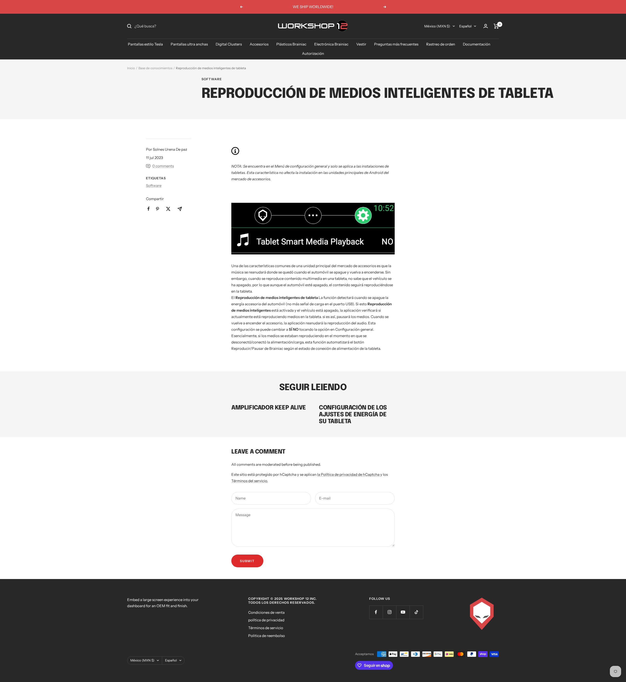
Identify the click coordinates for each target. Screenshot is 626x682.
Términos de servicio (265, 627)
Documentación (476, 44)
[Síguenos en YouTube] (403, 612)
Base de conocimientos (155, 68)
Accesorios (259, 44)
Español (465, 26)
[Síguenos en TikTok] (416, 612)
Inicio (131, 68)
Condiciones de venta (266, 612)
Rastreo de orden (440, 44)
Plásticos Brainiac (291, 44)
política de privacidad (266, 620)
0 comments (163, 166)
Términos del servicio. (249, 480)
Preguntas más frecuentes (396, 44)
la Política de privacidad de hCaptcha (348, 474)
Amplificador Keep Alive (268, 408)
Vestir (361, 44)
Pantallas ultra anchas (189, 44)
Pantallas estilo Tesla (145, 44)
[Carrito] (496, 26)
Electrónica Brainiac (331, 44)
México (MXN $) (437, 26)
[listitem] (148, 209)
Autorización (313, 53)
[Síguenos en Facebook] (376, 612)
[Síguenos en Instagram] (389, 612)
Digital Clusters (229, 44)
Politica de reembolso (266, 635)
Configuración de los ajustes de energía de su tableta (353, 415)
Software (211, 79)
